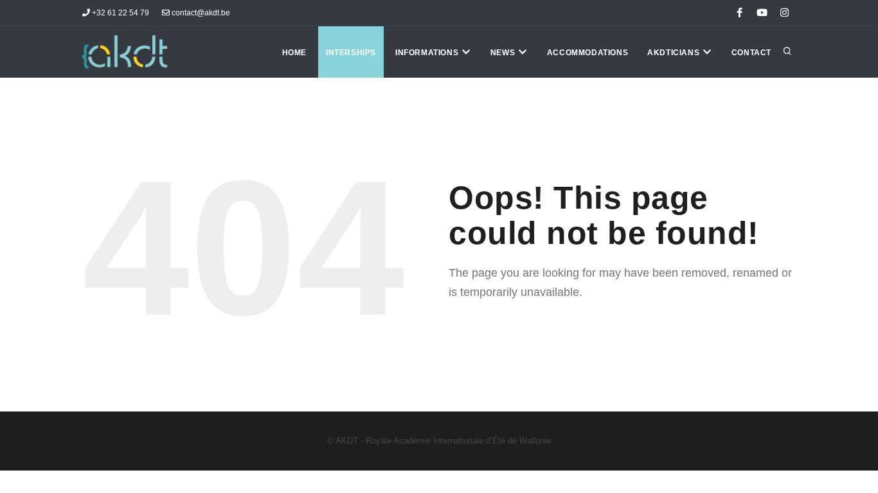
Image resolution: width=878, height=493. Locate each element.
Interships (351, 52)
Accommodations (587, 52)
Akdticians (674, 52)
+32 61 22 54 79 (119, 12)
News (503, 52)
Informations (428, 52)
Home (294, 52)
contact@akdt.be (200, 12)
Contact (751, 52)
